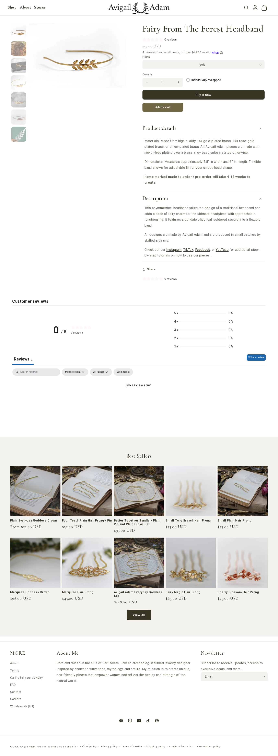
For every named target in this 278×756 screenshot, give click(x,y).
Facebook (202, 250)
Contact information (181, 746)
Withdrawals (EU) (22, 706)
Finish (146, 56)
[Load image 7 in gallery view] (18, 134)
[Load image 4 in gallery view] (18, 82)
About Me (67, 653)
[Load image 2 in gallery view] (18, 48)
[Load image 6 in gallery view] (18, 117)
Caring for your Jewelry (26, 677)
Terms (14, 670)
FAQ (13, 684)
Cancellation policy (208, 746)
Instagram (174, 250)
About (14, 663)
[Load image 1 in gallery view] (18, 31)
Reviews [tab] (23, 359)
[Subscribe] (263, 676)
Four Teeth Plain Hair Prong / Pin (87, 520)
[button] (12, 7)
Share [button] (151, 269)
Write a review (256, 357)
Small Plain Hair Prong (235, 520)
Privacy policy (109, 746)
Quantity (147, 74)
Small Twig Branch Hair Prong (188, 520)
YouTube (222, 250)
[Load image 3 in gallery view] (18, 65)
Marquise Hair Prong (78, 592)
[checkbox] (123, 372)
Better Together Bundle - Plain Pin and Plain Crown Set (137, 522)
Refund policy (88, 746)
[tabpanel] (139, 399)
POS (39, 746)
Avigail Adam (28, 746)
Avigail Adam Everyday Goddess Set (138, 594)
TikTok (188, 250)
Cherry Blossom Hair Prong (238, 592)
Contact (15, 692)
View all (139, 615)
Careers (15, 699)
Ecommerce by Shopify (61, 746)
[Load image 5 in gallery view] (18, 99)
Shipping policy (155, 746)
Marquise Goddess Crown (29, 592)
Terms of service (131, 746)
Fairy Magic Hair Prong (183, 592)
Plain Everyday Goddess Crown (33, 520)
